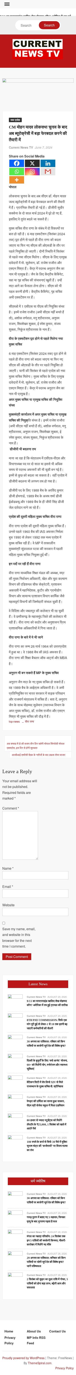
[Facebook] (16, 163)
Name (8, 868)
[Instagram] (32, 171)
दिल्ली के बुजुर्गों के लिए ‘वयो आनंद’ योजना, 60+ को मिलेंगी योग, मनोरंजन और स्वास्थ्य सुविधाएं (47, 1064)
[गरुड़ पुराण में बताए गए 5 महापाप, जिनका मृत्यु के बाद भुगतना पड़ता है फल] (15, 1217)
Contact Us (57, 1331)
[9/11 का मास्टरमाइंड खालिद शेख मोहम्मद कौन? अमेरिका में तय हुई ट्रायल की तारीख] (15, 1001)
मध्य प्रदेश (15, 120)
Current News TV (21, 147)
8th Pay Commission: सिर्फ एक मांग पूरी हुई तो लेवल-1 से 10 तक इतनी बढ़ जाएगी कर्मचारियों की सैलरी (47, 1024)
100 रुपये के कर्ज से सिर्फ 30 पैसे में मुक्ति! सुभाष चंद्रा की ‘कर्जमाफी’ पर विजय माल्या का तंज (47, 1146)
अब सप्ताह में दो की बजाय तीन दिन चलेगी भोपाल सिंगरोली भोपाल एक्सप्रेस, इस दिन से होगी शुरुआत (35, 745)
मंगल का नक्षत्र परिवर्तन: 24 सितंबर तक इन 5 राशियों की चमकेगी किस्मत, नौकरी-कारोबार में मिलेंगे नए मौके (46, 1240)
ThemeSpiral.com (40, 1363)
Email (7, 886)
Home (8, 1331)
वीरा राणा (29, 721)
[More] (16, 180)
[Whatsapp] (16, 171)
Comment (10, 808)
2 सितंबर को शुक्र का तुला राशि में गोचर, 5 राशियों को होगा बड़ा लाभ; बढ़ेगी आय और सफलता (47, 1283)
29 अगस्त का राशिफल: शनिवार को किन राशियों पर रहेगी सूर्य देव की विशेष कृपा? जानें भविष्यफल (46, 1262)
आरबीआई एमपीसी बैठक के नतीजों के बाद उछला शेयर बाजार (38, 754)
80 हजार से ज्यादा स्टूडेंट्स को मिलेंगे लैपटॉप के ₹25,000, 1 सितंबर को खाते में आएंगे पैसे (46, 1124)
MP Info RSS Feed (36, 1340)
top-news (14, 721)
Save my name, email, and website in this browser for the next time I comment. (18, 937)
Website (8, 904)
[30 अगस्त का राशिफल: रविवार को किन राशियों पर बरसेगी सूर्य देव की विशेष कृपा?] (15, 1041)
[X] (32, 163)
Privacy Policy (9, 1340)
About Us (34, 1331)
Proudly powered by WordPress (23, 1358)
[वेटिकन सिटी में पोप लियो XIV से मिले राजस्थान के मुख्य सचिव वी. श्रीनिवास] (15, 1082)
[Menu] (6, 4)
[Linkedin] (48, 163)
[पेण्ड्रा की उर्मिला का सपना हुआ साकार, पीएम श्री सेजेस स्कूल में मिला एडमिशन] (15, 1101)
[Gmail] (48, 171)
